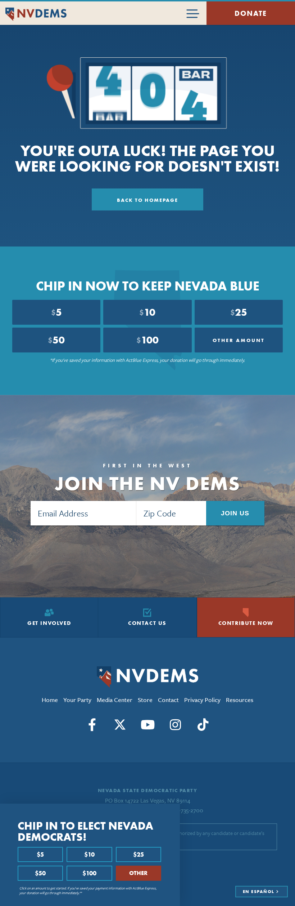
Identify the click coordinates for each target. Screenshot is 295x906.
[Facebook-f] (92, 724)
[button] (172, 811)
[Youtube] (147, 724)
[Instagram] (175, 724)
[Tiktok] (202, 724)
